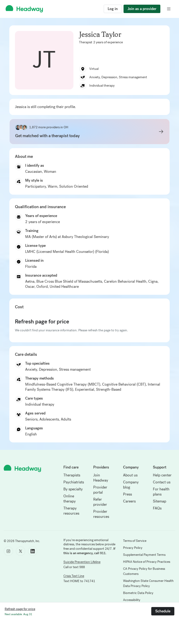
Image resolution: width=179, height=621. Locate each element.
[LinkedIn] (32, 551)
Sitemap (159, 501)
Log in (113, 8)
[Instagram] (8, 551)
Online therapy (69, 499)
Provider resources (101, 514)
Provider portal (100, 490)
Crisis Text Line (73, 576)
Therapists (71, 475)
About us (130, 475)
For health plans (161, 492)
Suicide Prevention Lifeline (81, 562)
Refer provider (100, 502)
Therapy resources (71, 511)
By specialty (73, 489)
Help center (162, 475)
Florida (31, 266)
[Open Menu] (168, 9)
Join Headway (100, 478)
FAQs (157, 508)
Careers (129, 501)
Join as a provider (141, 8)
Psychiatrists (73, 482)
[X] (20, 551)
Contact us (161, 482)
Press (127, 494)
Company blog (131, 485)
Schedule (162, 611)
